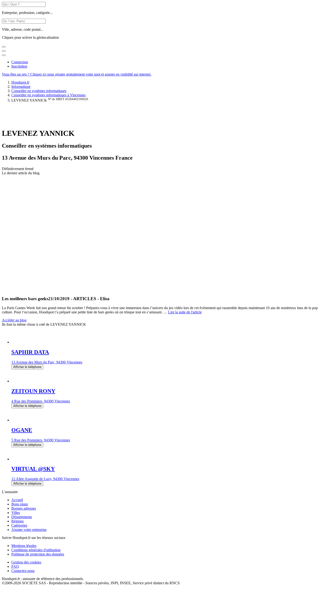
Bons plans (19, 504)
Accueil (17, 500)
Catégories (19, 525)
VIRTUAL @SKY (33, 469)
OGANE (21, 430)
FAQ (15, 566)
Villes (15, 513)
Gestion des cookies (26, 562)
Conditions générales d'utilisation (36, 550)
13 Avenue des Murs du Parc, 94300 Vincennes (46, 362)
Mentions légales (23, 546)
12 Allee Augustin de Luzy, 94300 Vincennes (45, 479)
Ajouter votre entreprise (29, 530)
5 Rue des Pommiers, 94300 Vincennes (40, 440)
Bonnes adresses (23, 508)
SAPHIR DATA (30, 352)
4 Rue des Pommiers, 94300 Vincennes (40, 401)
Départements (21, 517)
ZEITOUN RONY (33, 391)
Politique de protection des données (37, 554)
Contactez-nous (23, 571)
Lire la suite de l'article (185, 312)
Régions (17, 521)
